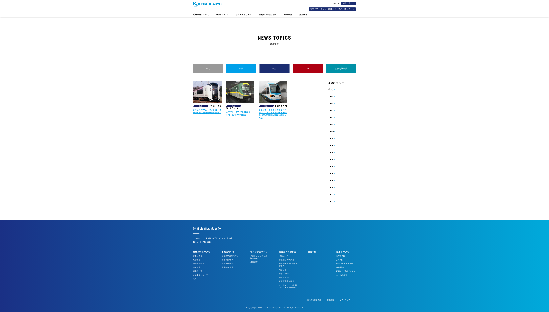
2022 (331, 117)
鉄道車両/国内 (227, 260)
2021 (330, 124)
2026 (331, 96)
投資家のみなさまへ (288, 252)
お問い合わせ (348, 3)
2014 (330, 173)
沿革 (195, 279)
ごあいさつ (197, 256)
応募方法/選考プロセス (346, 271)
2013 (330, 180)
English (335, 3)
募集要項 (340, 267)
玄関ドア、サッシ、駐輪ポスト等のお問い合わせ (332, 9)
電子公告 (282, 270)
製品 (274, 68)
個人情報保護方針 (314, 300)
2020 (331, 131)
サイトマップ (345, 300)
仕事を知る (341, 256)
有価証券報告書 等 (287, 281)
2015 (330, 166)
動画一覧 (312, 252)
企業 (241, 68)
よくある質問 (342, 275)
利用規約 (330, 300)
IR (308, 68)
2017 (330, 152)
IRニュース (284, 256)
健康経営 (254, 262)
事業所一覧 (197, 271)
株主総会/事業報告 (287, 260)
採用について (342, 252)
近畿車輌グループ (200, 275)
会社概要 (196, 267)
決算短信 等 (284, 278)
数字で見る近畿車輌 (344, 264)
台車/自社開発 (227, 267)
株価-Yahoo (284, 274)
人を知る (340, 260)
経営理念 (196, 260)
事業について (228, 252)
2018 (330, 145)
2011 (330, 194)
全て (208, 68)
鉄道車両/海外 (227, 264)
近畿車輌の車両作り (230, 256)
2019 (330, 138)
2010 (330, 201)
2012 (330, 187)
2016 (330, 159)
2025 (331, 103)
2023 (331, 110)
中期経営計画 (198, 264)
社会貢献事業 (341, 68)
